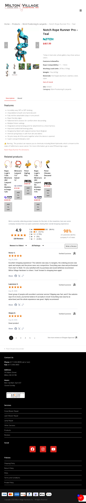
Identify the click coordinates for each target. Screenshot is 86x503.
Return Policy (9, 468)
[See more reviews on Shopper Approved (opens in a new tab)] (23, 276)
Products (7, 430)
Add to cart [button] (8, 207)
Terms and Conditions (12, 478)
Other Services (9, 425)
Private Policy (9, 482)
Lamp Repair (8, 421)
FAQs (6, 473)
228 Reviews (21, 239)
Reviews (7, 435)
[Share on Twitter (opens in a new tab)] (19, 276)
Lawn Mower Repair (11, 416)
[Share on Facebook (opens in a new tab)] (15, 276)
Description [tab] (10, 98)
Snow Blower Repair (11, 411)
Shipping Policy (9, 463)
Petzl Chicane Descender (14, 349)
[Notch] (48, 39)
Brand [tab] (20, 98)
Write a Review (71, 246)
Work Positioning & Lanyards (61, 89)
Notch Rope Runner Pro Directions (16, 150)
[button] (81, 10)
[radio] (43, 229)
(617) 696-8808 (15, 362)
